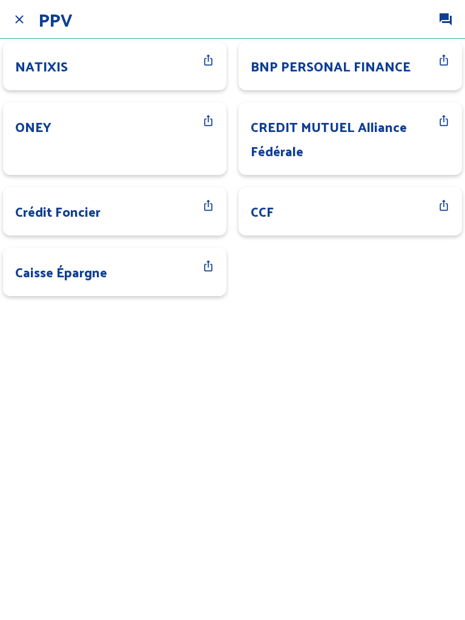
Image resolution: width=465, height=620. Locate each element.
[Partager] (208, 60)
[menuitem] (208, 60)
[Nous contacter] (445, 19)
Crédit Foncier (58, 211)
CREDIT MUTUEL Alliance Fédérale (329, 138)
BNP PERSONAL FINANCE (331, 66)
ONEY (33, 126)
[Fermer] (19, 19)
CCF (262, 211)
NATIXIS (41, 66)
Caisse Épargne (61, 272)
